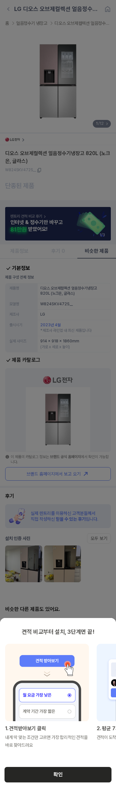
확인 (58, 774)
